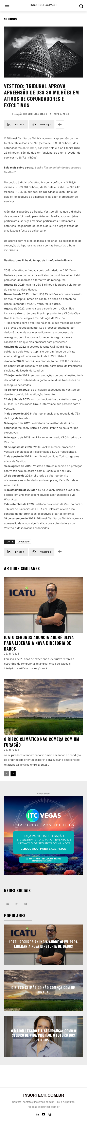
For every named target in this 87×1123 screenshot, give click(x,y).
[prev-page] (6, 773)
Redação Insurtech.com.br (29, 114)
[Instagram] (16, 904)
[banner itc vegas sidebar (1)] (43, 835)
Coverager (24, 541)
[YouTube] (43, 1114)
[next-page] (13, 773)
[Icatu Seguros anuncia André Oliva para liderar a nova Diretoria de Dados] (43, 605)
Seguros (10, 19)
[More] (60, 124)
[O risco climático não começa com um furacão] (43, 707)
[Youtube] (25, 904)
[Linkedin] (7, 904)
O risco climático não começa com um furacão (41, 742)
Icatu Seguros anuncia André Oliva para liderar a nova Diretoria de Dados (39, 643)
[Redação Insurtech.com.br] (7, 113)
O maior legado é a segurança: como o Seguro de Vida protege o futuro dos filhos (43, 1035)
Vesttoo (31, 148)
